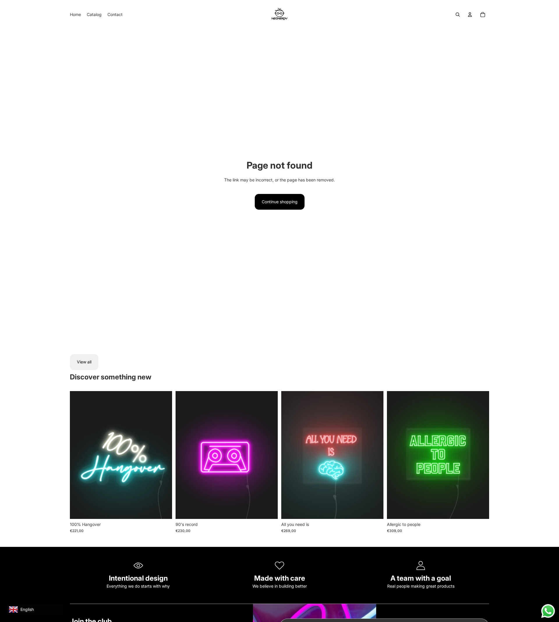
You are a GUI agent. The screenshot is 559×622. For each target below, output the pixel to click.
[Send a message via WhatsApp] (548, 611)
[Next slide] (269, 454)
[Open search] (457, 14)
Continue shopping (280, 201)
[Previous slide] (184, 454)
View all (84, 361)
